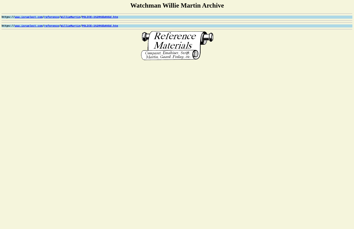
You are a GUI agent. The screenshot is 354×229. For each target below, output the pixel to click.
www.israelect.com (29, 17)
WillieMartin (70, 17)
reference (51, 17)
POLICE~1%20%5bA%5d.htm (100, 17)
